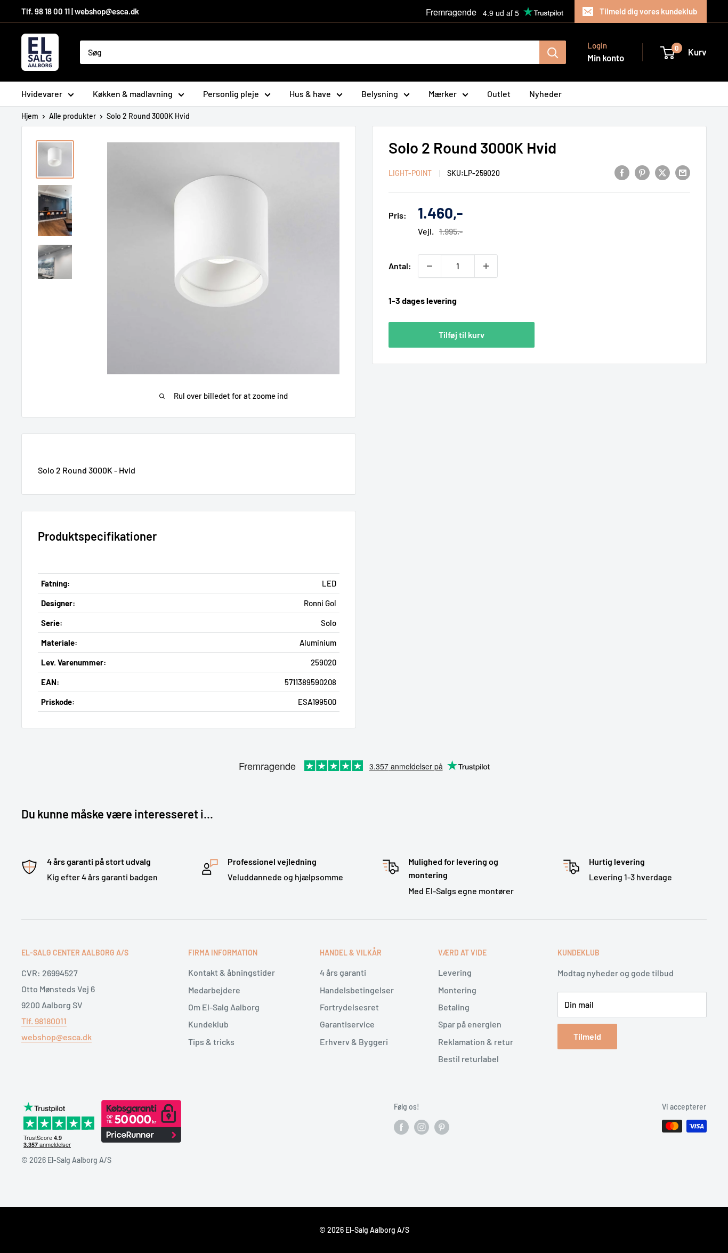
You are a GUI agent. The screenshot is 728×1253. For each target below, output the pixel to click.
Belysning (379, 94)
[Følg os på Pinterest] (441, 1127)
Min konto (605, 57)
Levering (455, 972)
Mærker (442, 94)
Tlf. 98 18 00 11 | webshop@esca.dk (80, 11)
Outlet (499, 94)
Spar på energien (469, 1024)
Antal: (400, 266)
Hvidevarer (41, 94)
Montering (457, 990)
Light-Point (410, 173)
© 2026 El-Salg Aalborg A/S (364, 1229)
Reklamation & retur (475, 1042)
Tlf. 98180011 (44, 1021)
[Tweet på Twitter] (662, 172)
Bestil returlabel (468, 1059)
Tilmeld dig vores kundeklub (648, 11)
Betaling (454, 1007)
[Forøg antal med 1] (486, 266)
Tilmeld (587, 1036)
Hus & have (310, 94)
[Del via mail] (682, 172)
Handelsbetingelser (357, 990)
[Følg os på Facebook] (401, 1127)
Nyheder (545, 94)
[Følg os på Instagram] (421, 1127)
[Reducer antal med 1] (429, 266)
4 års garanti (343, 972)
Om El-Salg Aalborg (224, 1007)
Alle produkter (72, 116)
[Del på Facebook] (621, 172)
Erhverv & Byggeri (354, 1042)
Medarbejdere (214, 990)
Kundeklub (208, 1024)
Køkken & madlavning (133, 94)
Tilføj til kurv (461, 334)
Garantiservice (347, 1024)
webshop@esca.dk (56, 1037)
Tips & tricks (211, 1042)
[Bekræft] (552, 52)
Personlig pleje (231, 94)
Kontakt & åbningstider (231, 972)
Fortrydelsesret (349, 1007)
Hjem (29, 116)
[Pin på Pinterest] (642, 172)
